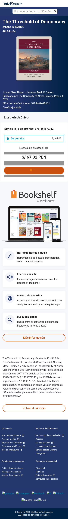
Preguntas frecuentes (11, 472)
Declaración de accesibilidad (49, 435)
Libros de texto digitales (46, 446)
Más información (34, 337)
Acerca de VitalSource (12, 435)
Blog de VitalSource (10, 450)
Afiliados (39, 439)
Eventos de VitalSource (12, 446)
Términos (40, 472)
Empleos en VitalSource (12, 443)
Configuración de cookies (47, 479)
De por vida (36, 138)
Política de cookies (44, 475)
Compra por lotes (43, 443)
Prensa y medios (9, 439)
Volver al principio (34, 408)
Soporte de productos (11, 475)
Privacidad (40, 468)
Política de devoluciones (12, 468)
